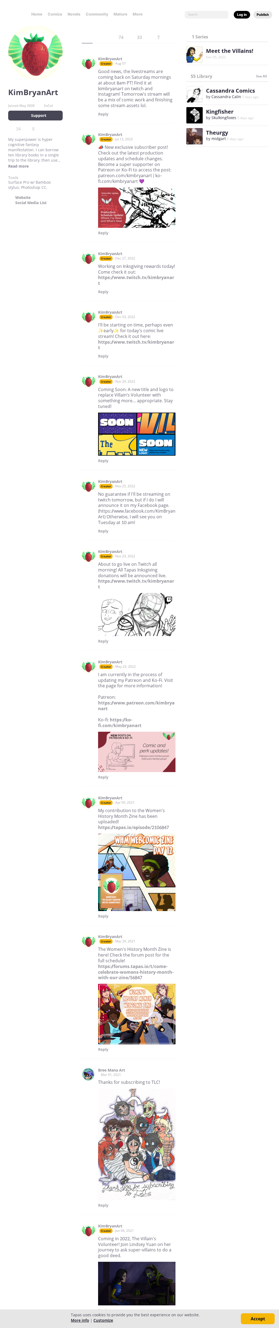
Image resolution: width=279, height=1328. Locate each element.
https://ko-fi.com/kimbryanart (119, 722)
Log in (242, 15)
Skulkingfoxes (223, 117)
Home (36, 14)
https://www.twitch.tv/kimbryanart (136, 280)
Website (23, 197)
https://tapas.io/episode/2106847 (133, 827)
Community (97, 14)
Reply (103, 114)
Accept (258, 1319)
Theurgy (217, 132)
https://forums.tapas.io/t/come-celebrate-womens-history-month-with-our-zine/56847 (136, 972)
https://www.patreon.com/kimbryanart (136, 706)
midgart (218, 138)
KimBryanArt (110, 58)
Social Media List (31, 203)
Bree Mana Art (111, 1070)
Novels (74, 14)
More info (80, 1320)
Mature (120, 14)
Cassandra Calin (226, 96)
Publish (263, 15)
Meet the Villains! (229, 51)
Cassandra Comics (230, 90)
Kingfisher (219, 111)
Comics (55, 14)
